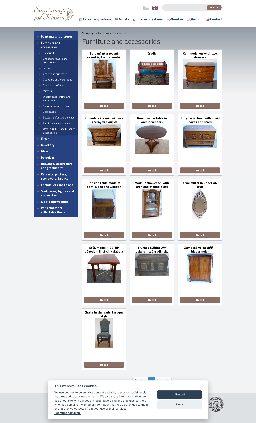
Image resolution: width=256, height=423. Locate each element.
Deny (179, 404)
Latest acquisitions (97, 19)
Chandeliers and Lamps (57, 185)
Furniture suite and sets (56, 123)
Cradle (152, 54)
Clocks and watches (54, 201)
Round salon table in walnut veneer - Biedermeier (152, 120)
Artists (124, 19)
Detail (104, 106)
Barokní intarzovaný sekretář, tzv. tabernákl (104, 55)
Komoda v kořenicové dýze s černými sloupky (104, 120)
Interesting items (150, 19)
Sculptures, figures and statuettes (57, 193)
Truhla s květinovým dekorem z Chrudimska (152, 249)
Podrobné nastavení (67, 412)
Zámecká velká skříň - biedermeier (200, 249)
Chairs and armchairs (55, 74)
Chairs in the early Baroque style (104, 314)
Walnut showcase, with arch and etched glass (152, 185)
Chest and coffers (53, 85)
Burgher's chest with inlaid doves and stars (200, 120)
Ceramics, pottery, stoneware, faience (54, 176)
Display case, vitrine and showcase (56, 99)
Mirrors (47, 91)
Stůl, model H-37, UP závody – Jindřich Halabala (104, 249)
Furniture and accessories (50, 44)
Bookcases (49, 112)
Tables (46, 68)
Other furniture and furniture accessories (59, 131)
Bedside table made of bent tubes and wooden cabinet (104, 185)
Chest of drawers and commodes (55, 61)
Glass (45, 151)
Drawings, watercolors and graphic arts (57, 165)
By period (48, 53)
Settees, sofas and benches (59, 117)
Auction (196, 19)
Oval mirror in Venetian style (200, 185)
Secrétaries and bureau (56, 106)
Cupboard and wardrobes (57, 80)
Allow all (179, 394)
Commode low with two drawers (200, 55)
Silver (45, 138)
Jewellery (47, 145)
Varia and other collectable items (53, 210)
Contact (216, 19)
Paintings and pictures (57, 36)
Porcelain (47, 157)
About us (176, 19)
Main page (88, 33)
